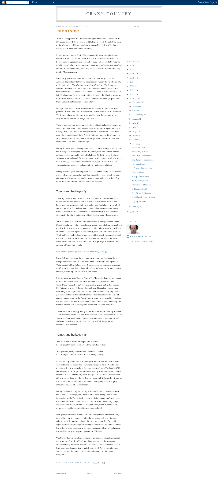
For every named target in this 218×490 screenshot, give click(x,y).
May (134, 131)
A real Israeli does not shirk (143, 197)
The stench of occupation (143, 159)
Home (89, 473)
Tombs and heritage (140, 147)
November (137, 106)
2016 (132, 73)
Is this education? (139, 188)
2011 (132, 94)
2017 (132, 69)
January (136, 206)
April (134, 135)
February (136, 143)
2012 (132, 90)
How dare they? (138, 163)
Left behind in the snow (142, 168)
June (134, 127)
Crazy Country (109, 13)
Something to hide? (140, 151)
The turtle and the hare (141, 184)
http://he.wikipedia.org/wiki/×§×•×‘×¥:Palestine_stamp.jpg (82, 251)
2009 (132, 211)
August (135, 118)
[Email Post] (103, 462)
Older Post (117, 473)
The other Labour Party (142, 155)
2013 (132, 86)
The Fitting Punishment (142, 193)
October (136, 110)
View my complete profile (140, 241)
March (135, 139)
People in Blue (138, 172)
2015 (132, 77)
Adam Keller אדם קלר (140, 236)
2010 (132, 98)
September (137, 114)
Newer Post (61, 473)
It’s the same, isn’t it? (140, 180)
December (137, 102)
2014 (132, 81)
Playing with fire (139, 201)
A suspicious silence (140, 176)
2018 (132, 65)
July (134, 123)
